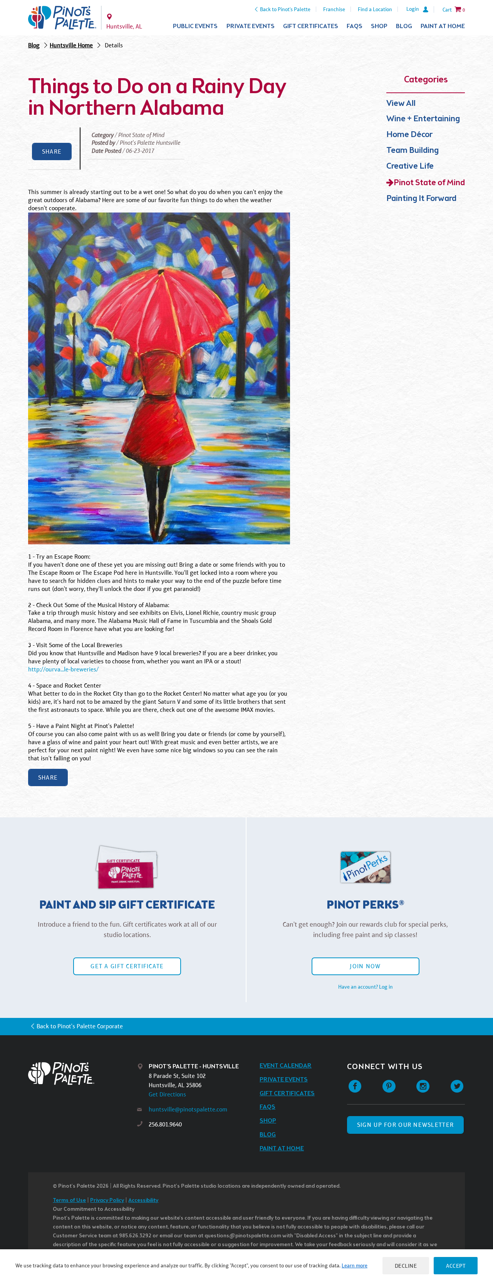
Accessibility (143, 1200)
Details (114, 45)
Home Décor (409, 135)
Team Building (412, 150)
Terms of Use (69, 1200)
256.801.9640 (165, 1124)
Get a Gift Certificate (127, 966)
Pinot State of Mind (429, 183)
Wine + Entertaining (423, 119)
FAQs (354, 26)
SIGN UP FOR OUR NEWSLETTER (405, 1124)
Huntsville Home (71, 45)
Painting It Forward (421, 198)
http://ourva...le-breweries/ (63, 669)
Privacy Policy (107, 1200)
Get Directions (167, 1094)
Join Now (365, 966)
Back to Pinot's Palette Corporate (80, 1026)
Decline (406, 1265)
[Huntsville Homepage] (62, 18)
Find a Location (375, 9)
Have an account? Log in (365, 987)
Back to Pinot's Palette (285, 9)
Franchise (334, 9)
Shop (379, 26)
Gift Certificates (310, 26)
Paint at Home (443, 26)
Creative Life (410, 166)
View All (401, 103)
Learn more (354, 1265)
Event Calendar (286, 1066)
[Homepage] (83, 1073)
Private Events (250, 26)
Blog (404, 26)
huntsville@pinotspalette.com (188, 1109)
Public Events (195, 26)
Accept (455, 1265)
